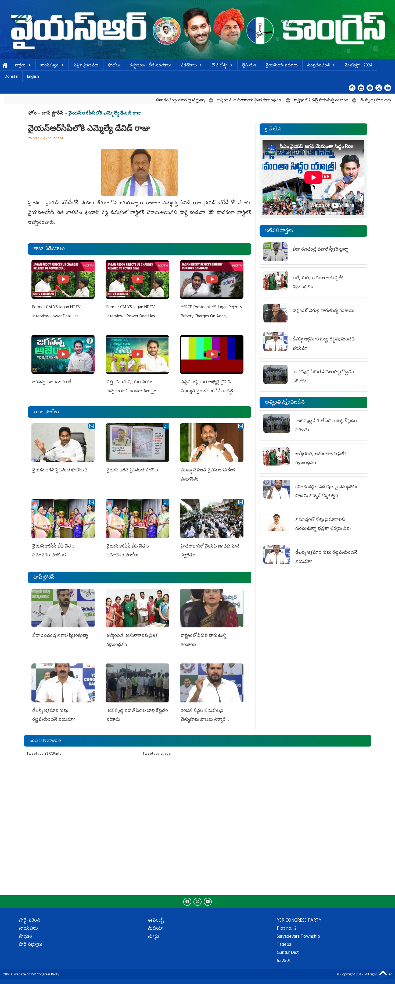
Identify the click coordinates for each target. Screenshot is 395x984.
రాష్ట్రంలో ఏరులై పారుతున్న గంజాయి (275, 100)
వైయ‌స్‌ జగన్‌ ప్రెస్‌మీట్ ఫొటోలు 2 (59, 471)
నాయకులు (28, 929)
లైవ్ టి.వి (249, 66)
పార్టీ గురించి (29, 920)
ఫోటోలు (114, 66)
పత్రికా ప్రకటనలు (86, 66)
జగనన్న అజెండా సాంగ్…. (54, 382)
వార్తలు (20, 66)
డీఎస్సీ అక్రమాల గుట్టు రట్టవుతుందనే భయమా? (349, 100)
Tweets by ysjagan (157, 754)
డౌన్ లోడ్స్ (219, 66)
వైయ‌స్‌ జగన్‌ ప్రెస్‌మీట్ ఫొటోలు (132, 471)
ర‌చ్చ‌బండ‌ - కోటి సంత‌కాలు (150, 66)
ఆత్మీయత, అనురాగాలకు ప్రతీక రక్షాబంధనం (203, 100)
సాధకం (25, 937)
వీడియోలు (189, 66)
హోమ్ (5, 65)
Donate (11, 77)
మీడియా (155, 929)
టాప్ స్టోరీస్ (53, 114)
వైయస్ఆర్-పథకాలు (281, 66)
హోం (32, 114)
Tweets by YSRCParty (44, 754)
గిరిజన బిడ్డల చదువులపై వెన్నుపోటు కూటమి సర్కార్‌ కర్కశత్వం (203, 720)
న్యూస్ (153, 937)
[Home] (197, 29)
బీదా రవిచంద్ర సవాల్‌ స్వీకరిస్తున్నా (134, 100)
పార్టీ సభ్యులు (30, 945)
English (33, 77)
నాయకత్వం (49, 66)
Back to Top (383, 972)
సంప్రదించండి (318, 66)
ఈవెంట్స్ (156, 920)
